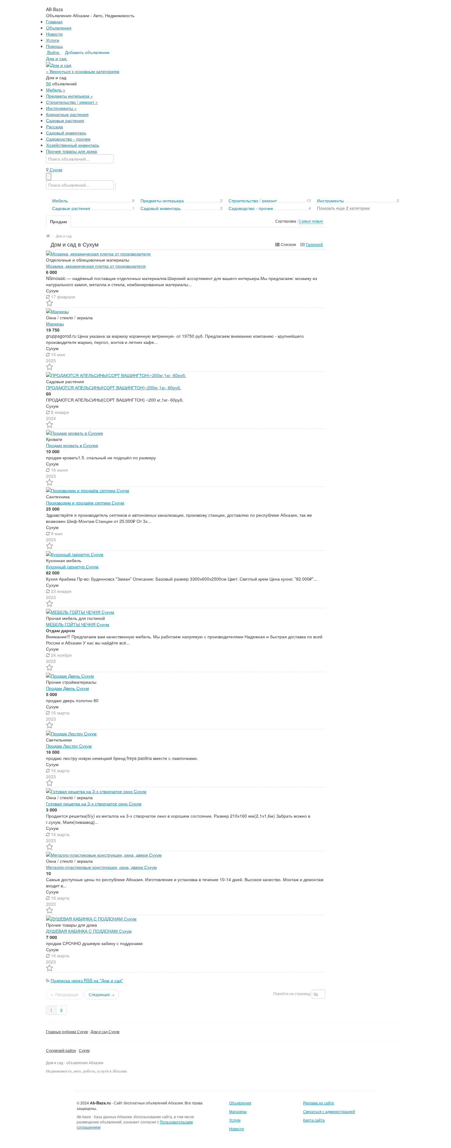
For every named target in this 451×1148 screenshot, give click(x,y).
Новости (54, 34)
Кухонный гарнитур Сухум (72, 566)
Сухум (84, 1050)
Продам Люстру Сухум (69, 746)
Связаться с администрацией (329, 1111)
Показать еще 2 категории (343, 208)
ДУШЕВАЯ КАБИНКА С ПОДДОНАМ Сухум (89, 931)
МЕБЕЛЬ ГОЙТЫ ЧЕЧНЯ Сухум (77, 624)
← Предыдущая (65, 994)
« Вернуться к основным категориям (82, 71)
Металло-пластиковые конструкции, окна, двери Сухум (101, 867)
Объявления (58, 28)
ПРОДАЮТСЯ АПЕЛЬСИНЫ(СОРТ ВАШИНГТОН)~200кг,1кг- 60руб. (113, 387)
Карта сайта (314, 1120)
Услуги (52, 40)
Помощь (54, 46)
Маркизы (55, 324)
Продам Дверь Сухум (67, 688)
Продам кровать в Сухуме (72, 445)
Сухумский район (61, 1050)
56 (48, 83)
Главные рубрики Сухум (67, 1031)
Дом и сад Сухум (105, 1031)
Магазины (238, 1111)
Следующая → (101, 994)
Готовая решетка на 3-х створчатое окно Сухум (93, 803)
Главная (54, 21)
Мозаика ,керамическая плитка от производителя (96, 266)
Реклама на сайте (318, 1102)
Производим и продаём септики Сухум (85, 503)
